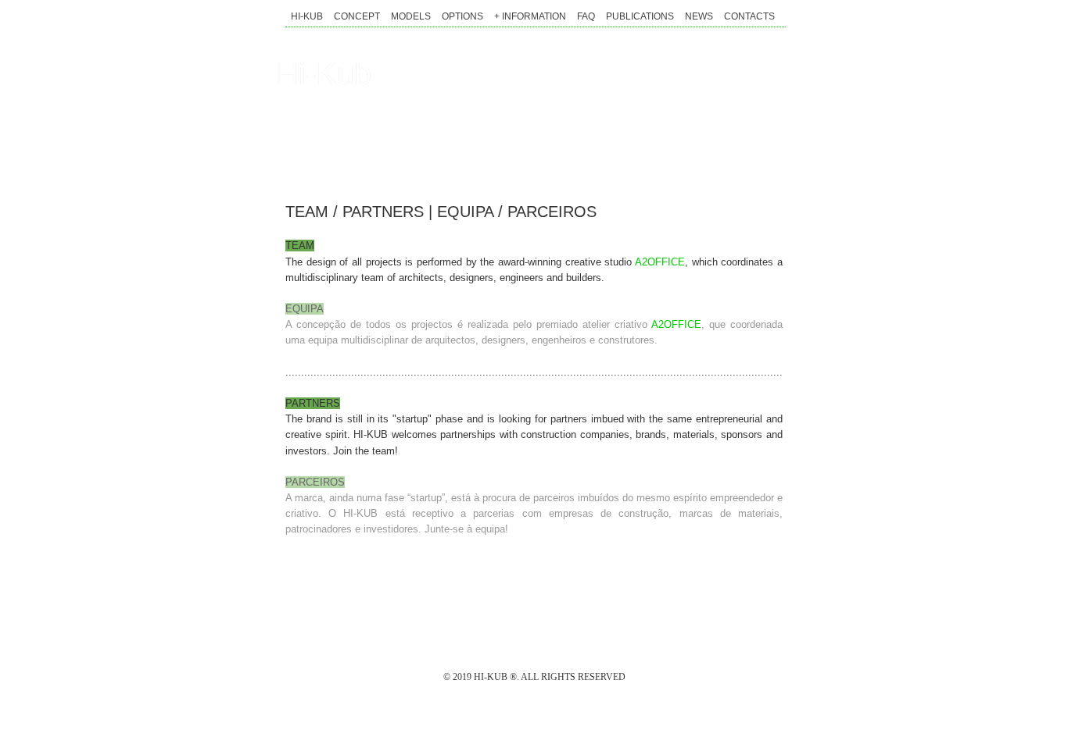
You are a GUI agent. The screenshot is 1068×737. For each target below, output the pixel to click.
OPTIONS (462, 16)
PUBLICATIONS (640, 16)
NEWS (699, 16)
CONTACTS (749, 16)
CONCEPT (357, 16)
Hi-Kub (323, 73)
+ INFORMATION (530, 16)
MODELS (411, 16)
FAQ (586, 16)
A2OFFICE (660, 262)
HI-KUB (307, 16)
